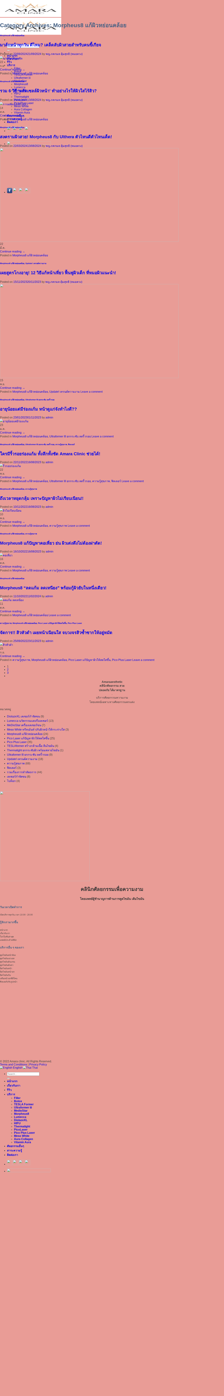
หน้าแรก (12, 1081)
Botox (18, 1101)
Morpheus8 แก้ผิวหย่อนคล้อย (12, 35)
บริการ (11, 65)
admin (49, 417)
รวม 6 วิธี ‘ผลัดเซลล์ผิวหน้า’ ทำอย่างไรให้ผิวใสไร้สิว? (48, 90)
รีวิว (9, 62)
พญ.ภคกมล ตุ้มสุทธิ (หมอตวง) (64, 53)
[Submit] (8, 50)
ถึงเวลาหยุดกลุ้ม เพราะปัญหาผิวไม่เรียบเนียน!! (41, 498)
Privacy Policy (38, 1064)
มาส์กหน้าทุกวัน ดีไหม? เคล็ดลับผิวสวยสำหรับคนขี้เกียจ (50, 44)
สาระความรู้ (14, 1150)
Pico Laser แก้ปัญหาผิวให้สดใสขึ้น (52, 623)
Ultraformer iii (22, 77)
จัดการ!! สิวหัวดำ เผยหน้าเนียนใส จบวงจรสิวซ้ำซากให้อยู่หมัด (56, 632)
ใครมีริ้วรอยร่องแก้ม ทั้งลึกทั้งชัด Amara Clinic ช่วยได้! (50, 453)
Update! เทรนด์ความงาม (35, 263)
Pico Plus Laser (75, 623)
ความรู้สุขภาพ (61, 444)
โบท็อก (11, 780)
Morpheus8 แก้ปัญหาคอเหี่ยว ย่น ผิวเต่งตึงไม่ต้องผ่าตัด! (51, 543)
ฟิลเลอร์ (71, 444)
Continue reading (12, 69)
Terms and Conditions (14, 1064)
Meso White (21, 1135)
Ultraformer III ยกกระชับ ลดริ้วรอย (39, 400)
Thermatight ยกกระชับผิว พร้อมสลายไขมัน (33, 750)
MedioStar (20, 1110)
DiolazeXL (20, 1120)
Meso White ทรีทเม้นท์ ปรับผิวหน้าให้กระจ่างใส (36, 729)
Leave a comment (91, 391)
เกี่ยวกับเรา (13, 1085)
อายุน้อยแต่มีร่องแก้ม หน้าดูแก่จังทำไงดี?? (38, 409)
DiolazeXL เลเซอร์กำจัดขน (23, 716)
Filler (17, 1098)
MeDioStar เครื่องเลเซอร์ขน (24, 725)
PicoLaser (20, 1129)
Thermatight (21, 96)
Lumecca (20, 1116)
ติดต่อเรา (12, 122)
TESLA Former (24, 1104)
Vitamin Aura (22, 112)
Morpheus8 (21, 84)
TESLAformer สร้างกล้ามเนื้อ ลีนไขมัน (30, 745)
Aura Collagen (23, 109)
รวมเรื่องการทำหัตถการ (21, 772)
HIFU (17, 1123)
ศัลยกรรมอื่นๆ (15, 1146)
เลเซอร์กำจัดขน (16, 776)
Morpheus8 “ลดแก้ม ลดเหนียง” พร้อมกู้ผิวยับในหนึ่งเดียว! (53, 587)
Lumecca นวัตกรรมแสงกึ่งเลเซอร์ (27, 720)
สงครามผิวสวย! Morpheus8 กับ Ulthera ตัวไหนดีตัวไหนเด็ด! (56, 136)
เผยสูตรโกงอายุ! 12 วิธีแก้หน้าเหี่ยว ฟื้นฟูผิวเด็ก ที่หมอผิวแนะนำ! (58, 272)
